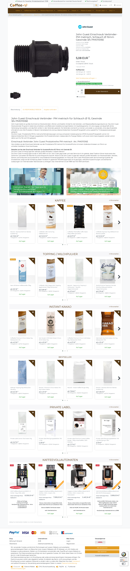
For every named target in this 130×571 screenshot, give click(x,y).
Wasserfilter (36, 15)
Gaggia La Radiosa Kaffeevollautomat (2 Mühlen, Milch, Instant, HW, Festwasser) (50, 493)
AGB (39, 541)
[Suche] (96, 5)
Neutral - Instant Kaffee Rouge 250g (78, 387)
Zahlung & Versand (15, 541)
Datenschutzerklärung (45, 544)
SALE (111, 10)
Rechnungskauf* (92, 1)
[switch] (124, 564)
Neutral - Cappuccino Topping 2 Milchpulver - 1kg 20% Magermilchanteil (76, 287)
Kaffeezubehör (63, 10)
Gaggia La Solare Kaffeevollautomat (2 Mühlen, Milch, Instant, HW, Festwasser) (78, 493)
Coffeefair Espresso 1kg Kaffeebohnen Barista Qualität (107, 232)
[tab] (15, 109)
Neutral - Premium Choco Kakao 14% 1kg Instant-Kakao (50, 388)
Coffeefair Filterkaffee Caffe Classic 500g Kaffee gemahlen (77, 232)
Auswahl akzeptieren (102, 555)
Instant (74, 10)
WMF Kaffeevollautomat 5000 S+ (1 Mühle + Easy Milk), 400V (20, 492)
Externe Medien (29, 566)
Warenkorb (13, 544)
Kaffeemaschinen (30, 10)
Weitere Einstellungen (18, 568)
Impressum (76, 561)
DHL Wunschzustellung (47, 566)
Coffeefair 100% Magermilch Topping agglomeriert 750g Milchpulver (50, 286)
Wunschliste (81, 97)
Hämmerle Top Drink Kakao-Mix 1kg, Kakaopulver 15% (107, 339)
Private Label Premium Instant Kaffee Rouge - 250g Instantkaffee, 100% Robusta (78, 440)
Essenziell (17, 566)
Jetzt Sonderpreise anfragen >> (86, 78)
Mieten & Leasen (86, 10)
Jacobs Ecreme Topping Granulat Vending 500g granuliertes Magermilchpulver (106, 287)
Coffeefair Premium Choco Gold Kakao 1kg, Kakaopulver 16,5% (78, 339)
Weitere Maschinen (46, 10)
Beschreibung (15, 109)
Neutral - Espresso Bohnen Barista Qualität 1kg (20, 232)
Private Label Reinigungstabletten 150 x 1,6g (50, 439)
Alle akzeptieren (102, 548)
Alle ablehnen (102, 552)
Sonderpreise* (107, 1)
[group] (51, 217)
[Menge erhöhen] (82, 90)
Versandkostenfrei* (83, 81)
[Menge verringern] (82, 93)
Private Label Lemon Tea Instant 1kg (21, 438)
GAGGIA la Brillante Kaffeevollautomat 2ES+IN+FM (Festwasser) (107, 492)
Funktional (71, 566)
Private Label (100, 10)
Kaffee (18, 10)
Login (68, 541)
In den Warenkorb (102, 91)
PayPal (61, 566)
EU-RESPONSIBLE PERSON (32, 109)
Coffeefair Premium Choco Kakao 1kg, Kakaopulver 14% (21, 339)
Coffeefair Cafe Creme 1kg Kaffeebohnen (46, 232)
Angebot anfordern (50, 109)
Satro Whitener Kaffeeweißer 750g (20, 285)
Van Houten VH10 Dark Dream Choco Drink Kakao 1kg (50, 339)
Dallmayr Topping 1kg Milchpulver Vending (20, 388)
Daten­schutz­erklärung (69, 563)
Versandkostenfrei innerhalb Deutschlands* (67, 1)
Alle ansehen (114, 200)
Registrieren (71, 544)
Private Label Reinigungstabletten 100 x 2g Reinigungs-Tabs (107, 439)
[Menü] (127, 552)
